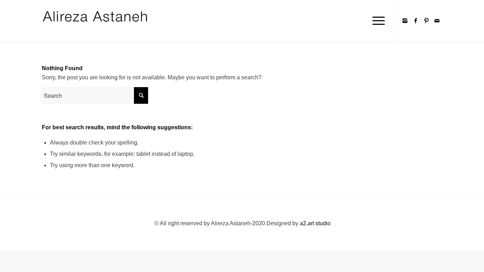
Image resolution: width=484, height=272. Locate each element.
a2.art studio (315, 223)
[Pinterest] (426, 20)
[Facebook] (415, 20)
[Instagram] (405, 20)
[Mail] (437, 20)
